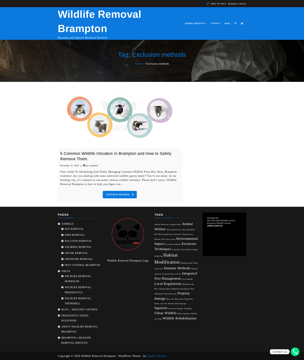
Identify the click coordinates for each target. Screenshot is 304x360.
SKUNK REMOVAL (76, 253)
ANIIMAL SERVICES (194, 23)
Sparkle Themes (157, 355)
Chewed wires (187, 234)
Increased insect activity (171, 274)
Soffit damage (180, 303)
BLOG (227, 23)
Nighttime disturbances (180, 289)
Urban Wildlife (165, 313)
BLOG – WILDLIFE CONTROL (79, 309)
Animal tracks (175, 224)
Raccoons (170, 299)
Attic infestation (188, 230)
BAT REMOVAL (74, 229)
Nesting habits (165, 289)
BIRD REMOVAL (75, 235)
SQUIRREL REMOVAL (78, 247)
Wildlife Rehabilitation (179, 318)
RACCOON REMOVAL (78, 241)
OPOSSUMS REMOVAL (79, 259)
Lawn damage (187, 279)
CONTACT (215, 23)
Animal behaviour (161, 224)
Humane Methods (177, 268)
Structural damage (175, 308)
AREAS (65, 271)
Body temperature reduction (170, 234)
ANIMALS (67, 223)
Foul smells (185, 249)
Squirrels (161, 308)
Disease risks (159, 239)
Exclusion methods (173, 244)
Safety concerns (160, 303)
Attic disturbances (174, 230)
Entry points (170, 239)
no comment (92, 165)
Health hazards (187, 263)
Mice (156, 289)
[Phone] (295, 351)
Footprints (176, 249)
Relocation (179, 299)
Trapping (187, 308)
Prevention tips (171, 294)
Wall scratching (183, 313)
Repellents (189, 299)
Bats (156, 234)
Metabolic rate (188, 284)
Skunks (171, 303)
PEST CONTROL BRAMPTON (82, 265)
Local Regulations (167, 284)
